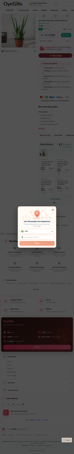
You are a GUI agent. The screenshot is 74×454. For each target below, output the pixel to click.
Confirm (37, 243)
